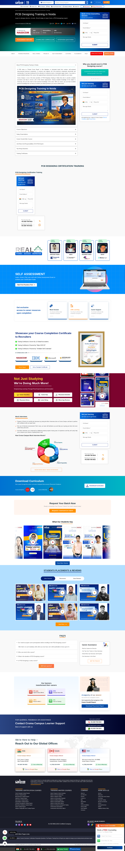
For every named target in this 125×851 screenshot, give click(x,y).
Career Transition (25, 394)
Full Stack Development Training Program (23, 803)
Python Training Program (20, 806)
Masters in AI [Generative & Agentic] (58, 798)
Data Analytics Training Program (22, 801)
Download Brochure (102, 804)
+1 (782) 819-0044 (55, 764)
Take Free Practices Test (25, 285)
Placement (100, 794)
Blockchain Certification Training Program (23, 804)
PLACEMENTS (77, 53)
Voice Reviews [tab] (77, 578)
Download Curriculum (96, 485)
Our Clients (100, 798)
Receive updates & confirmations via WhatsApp (109, 843)
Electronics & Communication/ (26, 10)
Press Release (84, 808)
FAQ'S (86, 53)
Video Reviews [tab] (48, 578)
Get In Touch (22, 367)
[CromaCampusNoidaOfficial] (16, 825)
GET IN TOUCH (95, 661)
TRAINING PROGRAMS (23, 53)
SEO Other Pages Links (22, 834)
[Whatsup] (4, 838)
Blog (82, 799)
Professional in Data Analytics (57, 806)
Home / (17, 10)
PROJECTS (46, 53)
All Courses (98, 2)
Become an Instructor (102, 801)
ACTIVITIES (68, 53)
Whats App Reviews (64, 400)
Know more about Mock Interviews (46, 469)
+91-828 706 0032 (26, 221)
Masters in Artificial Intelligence (57, 799)
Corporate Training (102, 799)
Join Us (99, 803)
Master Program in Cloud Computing (58, 793)
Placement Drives (25, 400)
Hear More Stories (62, 563)
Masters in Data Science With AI (57, 803)
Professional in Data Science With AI (58, 808)
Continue (109, 847)
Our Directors (84, 794)
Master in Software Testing (56, 796)
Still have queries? (46, 666)
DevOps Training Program (20, 794)
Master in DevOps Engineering (57, 794)
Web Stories (83, 801)
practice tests (96, 53)
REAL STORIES (36, 53)
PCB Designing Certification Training (41, 10)
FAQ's (82, 803)
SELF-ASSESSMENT (57, 53)
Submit (94, 44)
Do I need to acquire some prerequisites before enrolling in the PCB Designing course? (42, 642)
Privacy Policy (92, 119)
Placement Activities (64, 394)
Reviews (82, 796)
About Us (83, 793)
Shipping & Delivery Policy (103, 808)
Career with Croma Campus (104, 796)
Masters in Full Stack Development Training (59, 804)
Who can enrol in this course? (26, 652)
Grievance (83, 810)
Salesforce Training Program (21, 798)
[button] (92, 79)
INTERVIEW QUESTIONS (66, 39)
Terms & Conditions (85, 804)
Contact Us (83, 798)
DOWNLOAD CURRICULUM (45, 39)
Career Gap (44, 394)
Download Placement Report (95, 706)
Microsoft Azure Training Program (22, 796)
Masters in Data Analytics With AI (57, 801)
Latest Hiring (44, 400)
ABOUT (13, 53)
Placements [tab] (62, 578)
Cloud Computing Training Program (22, 793)
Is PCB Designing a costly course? (28, 660)
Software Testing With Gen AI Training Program (25, 808)
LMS (107, 2)
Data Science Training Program (21, 799)
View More (61, 624)
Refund (99, 806)
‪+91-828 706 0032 (90, 455)
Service (99, 793)
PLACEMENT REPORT (24, 40)
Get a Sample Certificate (40, 367)
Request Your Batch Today (62, 510)
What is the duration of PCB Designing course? (31, 656)
